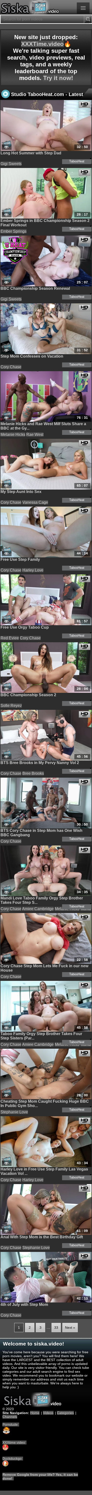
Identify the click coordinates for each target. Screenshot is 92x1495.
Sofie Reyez (11, 706)
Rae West (34, 434)
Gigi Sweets (11, 164)
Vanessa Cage (35, 502)
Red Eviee (9, 638)
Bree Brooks (33, 773)
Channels (9, 1417)
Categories (65, 1413)
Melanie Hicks (12, 434)
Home (34, 1413)
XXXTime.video (42, 44)
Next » (70, 1327)
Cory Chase (10, 367)
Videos (48, 1413)
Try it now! (58, 78)
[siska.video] (46, 7)
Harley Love (32, 570)
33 (56, 1327)
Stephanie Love (14, 1112)
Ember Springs (13, 231)
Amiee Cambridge (38, 909)
